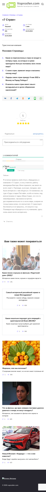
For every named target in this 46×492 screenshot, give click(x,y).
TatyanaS (12, 167)
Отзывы (20, 15)
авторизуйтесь (37, 134)
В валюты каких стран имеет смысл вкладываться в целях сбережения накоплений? (20, 87)
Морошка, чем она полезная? (14, 368)
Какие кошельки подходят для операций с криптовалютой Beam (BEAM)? (23, 319)
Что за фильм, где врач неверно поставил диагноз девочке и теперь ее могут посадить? (23, 409)
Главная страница (8, 15)
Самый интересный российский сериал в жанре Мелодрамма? (23, 293)
